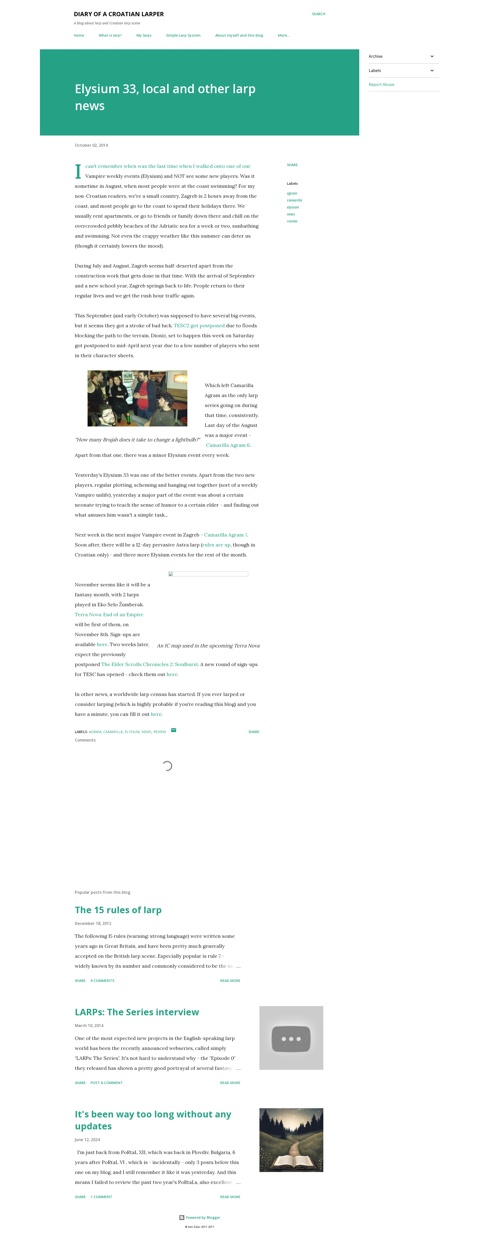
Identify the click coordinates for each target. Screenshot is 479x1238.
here (102, 644)
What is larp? (110, 35)
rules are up (216, 545)
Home (79, 35)
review (292, 221)
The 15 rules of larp (118, 910)
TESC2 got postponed (199, 325)
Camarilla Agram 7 (225, 535)
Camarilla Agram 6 (228, 445)
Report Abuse (381, 84)
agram (292, 193)
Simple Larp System (183, 35)
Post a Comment (107, 1082)
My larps (143, 35)
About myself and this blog (239, 35)
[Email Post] (174, 731)
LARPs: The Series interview (137, 1012)
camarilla (294, 200)
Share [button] (292, 164)
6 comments (102, 980)
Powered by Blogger (202, 1217)
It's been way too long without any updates (153, 1120)
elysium (293, 207)
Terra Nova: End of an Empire (109, 614)
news (291, 214)
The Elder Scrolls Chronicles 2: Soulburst (149, 664)
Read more (230, 980)
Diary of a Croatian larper (119, 14)
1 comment (101, 1196)
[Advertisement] (159, 827)
